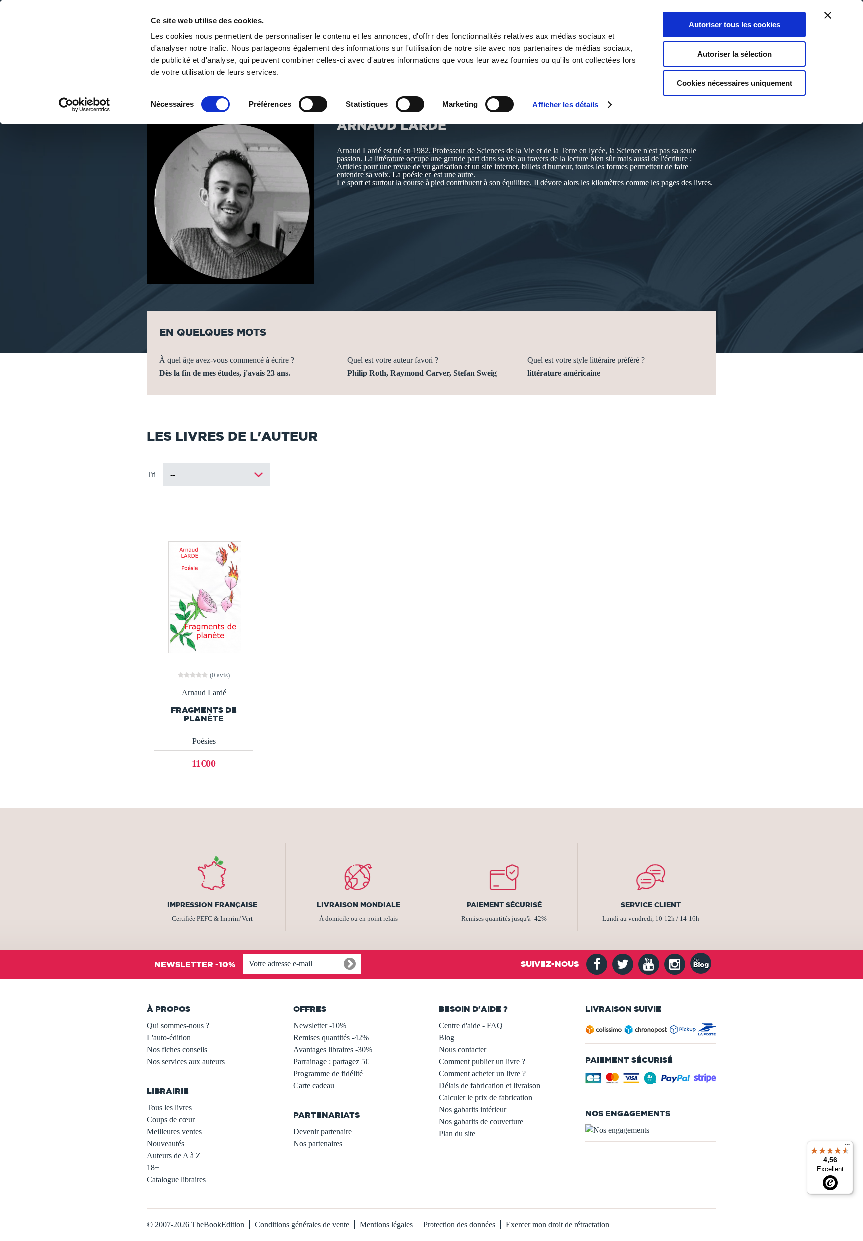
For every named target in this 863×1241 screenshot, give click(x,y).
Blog (446, 1037)
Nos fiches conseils (177, 1049)
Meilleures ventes (174, 1131)
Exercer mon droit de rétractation (557, 1224)
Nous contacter (462, 1049)
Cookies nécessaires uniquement (734, 83)
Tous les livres (169, 1107)
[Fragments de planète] (203, 596)
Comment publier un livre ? (482, 1061)
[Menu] (847, 1147)
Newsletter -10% (319, 1025)
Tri (151, 474)
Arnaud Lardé (204, 693)
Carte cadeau (313, 1085)
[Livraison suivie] (651, 1031)
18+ (153, 1167)
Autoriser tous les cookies (734, 24)
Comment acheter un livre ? (482, 1073)
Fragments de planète (204, 714)
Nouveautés (165, 1143)
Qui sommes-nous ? (178, 1025)
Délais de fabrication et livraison (489, 1085)
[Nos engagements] (651, 1130)
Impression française (212, 905)
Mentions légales (386, 1224)
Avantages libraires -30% (332, 1049)
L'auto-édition (169, 1037)
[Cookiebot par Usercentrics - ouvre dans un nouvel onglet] (84, 104)
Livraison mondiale (358, 905)
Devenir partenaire (322, 1131)
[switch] (313, 104)
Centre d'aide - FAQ (471, 1025)
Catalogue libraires (176, 1179)
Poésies (204, 741)
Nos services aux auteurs (186, 1061)
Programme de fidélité (328, 1073)
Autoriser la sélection (734, 54)
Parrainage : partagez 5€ (331, 1061)
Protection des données (459, 1224)
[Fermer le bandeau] (827, 15)
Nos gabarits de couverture (481, 1121)
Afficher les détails (565, 104)
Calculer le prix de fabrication (485, 1097)
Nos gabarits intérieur (472, 1109)
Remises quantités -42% (331, 1037)
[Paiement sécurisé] (651, 1081)
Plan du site (457, 1133)
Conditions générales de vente (302, 1224)
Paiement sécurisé (504, 905)
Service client (651, 905)
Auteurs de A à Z (174, 1155)
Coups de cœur (171, 1119)
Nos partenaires (317, 1143)
